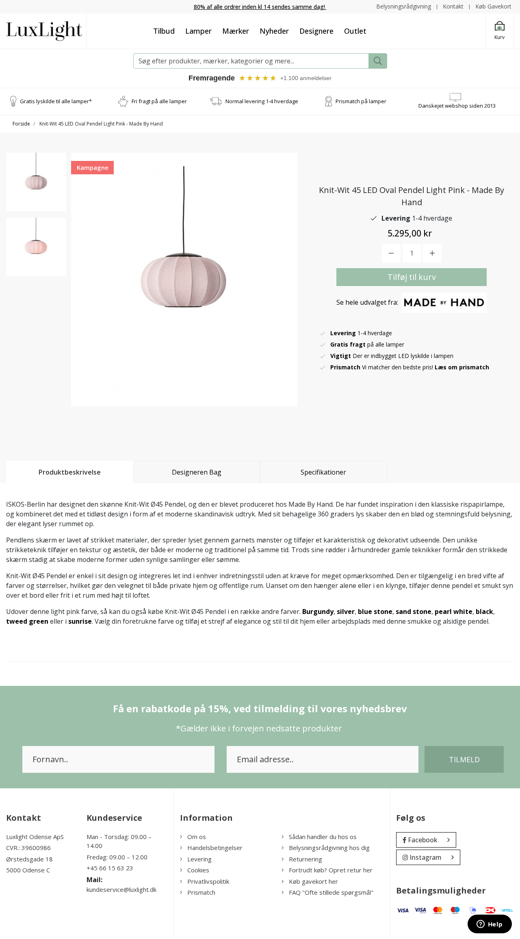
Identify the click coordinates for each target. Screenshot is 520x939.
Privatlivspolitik (208, 881)
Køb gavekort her (313, 881)
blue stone (375, 611)
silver (346, 611)
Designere (316, 31)
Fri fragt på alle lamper (159, 101)
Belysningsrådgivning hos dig (329, 848)
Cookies (198, 870)
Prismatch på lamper (361, 101)
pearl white (453, 611)
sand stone (413, 611)
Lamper (198, 31)
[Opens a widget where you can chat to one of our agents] (489, 925)
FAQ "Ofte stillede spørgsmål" (331, 892)
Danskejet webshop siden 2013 (457, 105)
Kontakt (453, 6)
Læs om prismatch (462, 367)
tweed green (27, 621)
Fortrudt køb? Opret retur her (331, 870)
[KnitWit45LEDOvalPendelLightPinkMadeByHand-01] (36, 182)
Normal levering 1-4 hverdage (261, 101)
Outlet (355, 31)
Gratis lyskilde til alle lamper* (56, 101)
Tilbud (164, 31)
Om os (196, 837)
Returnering (305, 859)
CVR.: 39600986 (28, 848)
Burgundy (318, 611)
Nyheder (274, 31)
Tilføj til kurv (412, 276)
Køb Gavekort (493, 6)
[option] (36, 182)
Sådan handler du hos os (323, 837)
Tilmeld (464, 759)
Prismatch (201, 892)
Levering (199, 859)
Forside (21, 123)
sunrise (80, 621)
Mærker (235, 31)
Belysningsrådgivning (403, 6)
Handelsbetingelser (215, 848)
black (484, 611)
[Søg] (377, 61)
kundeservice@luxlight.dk (121, 889)
